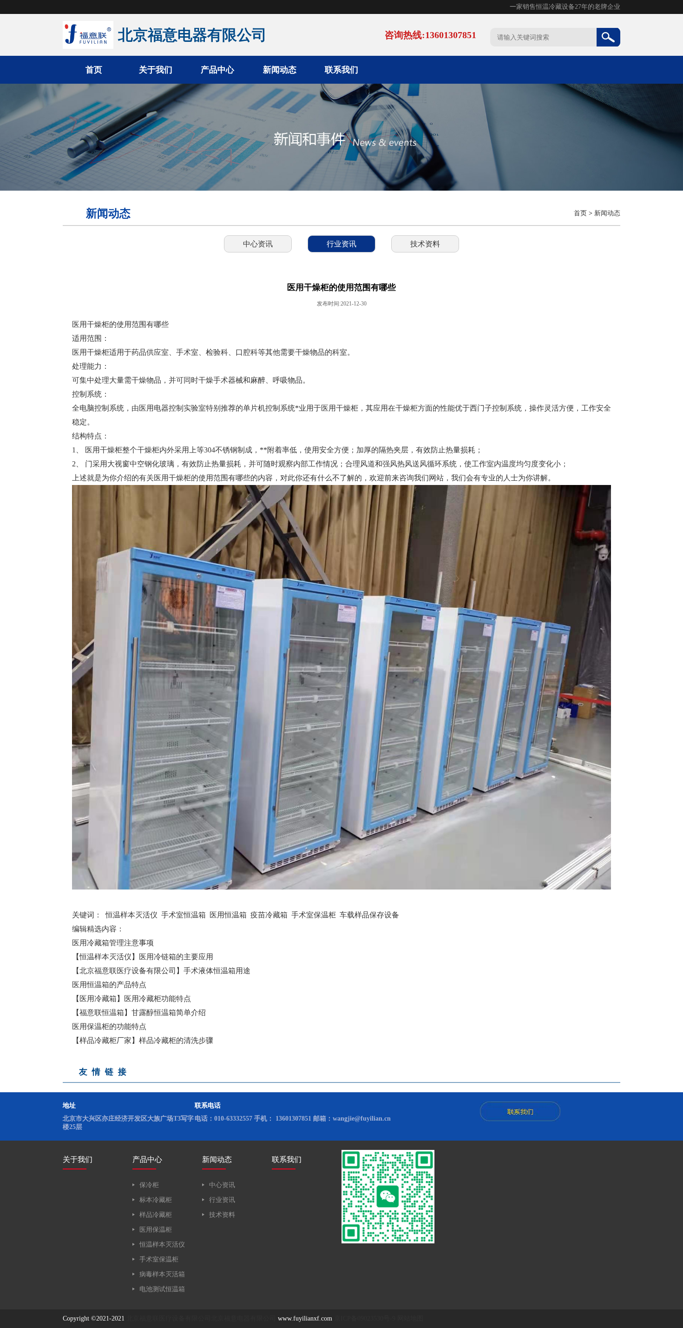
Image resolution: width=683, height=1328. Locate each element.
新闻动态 (279, 69)
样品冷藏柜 (155, 1214)
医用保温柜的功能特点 (109, 1026)
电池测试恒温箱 (162, 1289)
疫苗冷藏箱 (269, 915)
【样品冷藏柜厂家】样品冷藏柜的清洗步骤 (142, 1040)
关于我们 (155, 69)
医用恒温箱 (228, 915)
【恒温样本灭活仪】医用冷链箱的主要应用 (142, 957)
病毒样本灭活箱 (162, 1274)
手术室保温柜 (313, 915)
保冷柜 (149, 1185)
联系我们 (341, 69)
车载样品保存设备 (369, 915)
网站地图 (410, 1318)
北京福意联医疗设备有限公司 (168, 1318)
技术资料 (425, 244)
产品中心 (217, 69)
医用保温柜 (155, 1229)
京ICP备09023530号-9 (364, 1318)
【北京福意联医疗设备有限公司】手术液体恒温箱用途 (161, 971)
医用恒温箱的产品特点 (109, 985)
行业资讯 (341, 244)
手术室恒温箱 (183, 915)
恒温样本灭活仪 (131, 915)
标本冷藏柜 (155, 1199)
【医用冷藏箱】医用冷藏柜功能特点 (131, 999)
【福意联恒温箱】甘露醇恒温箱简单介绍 (139, 1012)
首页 (93, 69)
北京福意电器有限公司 (243, 1318)
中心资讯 (258, 244)
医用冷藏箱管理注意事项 (113, 943)
